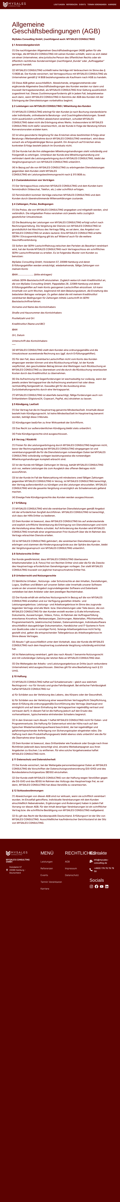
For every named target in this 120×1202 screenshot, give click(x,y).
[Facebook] (96, 886)
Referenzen (72, 4)
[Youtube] (101, 886)
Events (82, 4)
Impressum (71, 868)
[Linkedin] (107, 886)
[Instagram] (91, 886)
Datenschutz (72, 875)
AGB (67, 861)
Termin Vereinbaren (97, 4)
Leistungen (59, 4)
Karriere (112, 4)
